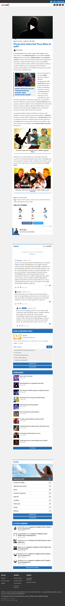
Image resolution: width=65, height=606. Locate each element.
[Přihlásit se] (63, 5)
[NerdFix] (5, 5)
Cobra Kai (19, 199)
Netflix (25, 197)
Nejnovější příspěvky (29, 579)
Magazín (15, 41)
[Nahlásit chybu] (16, 600)
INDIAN (3, 583)
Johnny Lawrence (35, 199)
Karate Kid (47, 199)
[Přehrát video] (32, 27)
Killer (20, 308)
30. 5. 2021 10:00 (28, 41)
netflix (15, 202)
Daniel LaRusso (26, 199)
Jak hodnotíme (32, 367)
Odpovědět (24, 287)
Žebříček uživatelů (31, 582)
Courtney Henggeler (43, 341)
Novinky (20, 41)
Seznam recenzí (32, 364)
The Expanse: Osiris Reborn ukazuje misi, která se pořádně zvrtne (34, 541)
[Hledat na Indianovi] (54, 5)
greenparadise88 (22, 534)
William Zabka (29, 202)
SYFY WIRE (20, 197)
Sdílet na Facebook (27, 223)
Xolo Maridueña (33, 341)
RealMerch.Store (60, 1)
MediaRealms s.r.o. (6, 598)
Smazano (19, 260)
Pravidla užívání (18, 581)
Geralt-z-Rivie (21, 527)
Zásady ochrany (18, 578)
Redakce (3, 578)
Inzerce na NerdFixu (16, 586)
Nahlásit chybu (46, 226)
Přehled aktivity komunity (32, 567)
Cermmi (19, 292)
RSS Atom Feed (5, 581)
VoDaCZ (19, 547)
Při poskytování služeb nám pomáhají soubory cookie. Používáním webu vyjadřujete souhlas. (24, 596)
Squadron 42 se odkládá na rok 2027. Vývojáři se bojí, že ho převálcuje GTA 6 (34, 528)
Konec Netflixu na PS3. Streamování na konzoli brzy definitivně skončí (24, 92)
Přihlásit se (32, 254)
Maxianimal (20, 554)
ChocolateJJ (20, 540)
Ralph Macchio (21, 202)
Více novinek (33, 448)
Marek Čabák (19, 50)
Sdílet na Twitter (38, 223)
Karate (42, 199)
